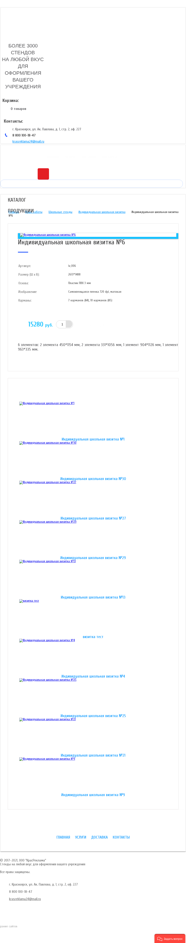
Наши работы (33, 212)
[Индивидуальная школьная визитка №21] (93, 736)
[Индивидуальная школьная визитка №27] (93, 499)
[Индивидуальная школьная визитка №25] (93, 696)
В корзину (97, 325)
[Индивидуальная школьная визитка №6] (48, 235)
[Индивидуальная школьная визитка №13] (93, 578)
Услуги (70, 157)
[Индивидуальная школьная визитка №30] (93, 459)
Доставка (88, 157)
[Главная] (20, 21)
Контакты (109, 157)
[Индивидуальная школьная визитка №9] (93, 775)
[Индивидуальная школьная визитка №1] (93, 420)
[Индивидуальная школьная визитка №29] (93, 538)
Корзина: (10, 100)
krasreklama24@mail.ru (28, 141)
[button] (169, 938)
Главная (53, 157)
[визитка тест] (93, 617)
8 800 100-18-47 (24, 135)
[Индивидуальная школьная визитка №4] (93, 657)
